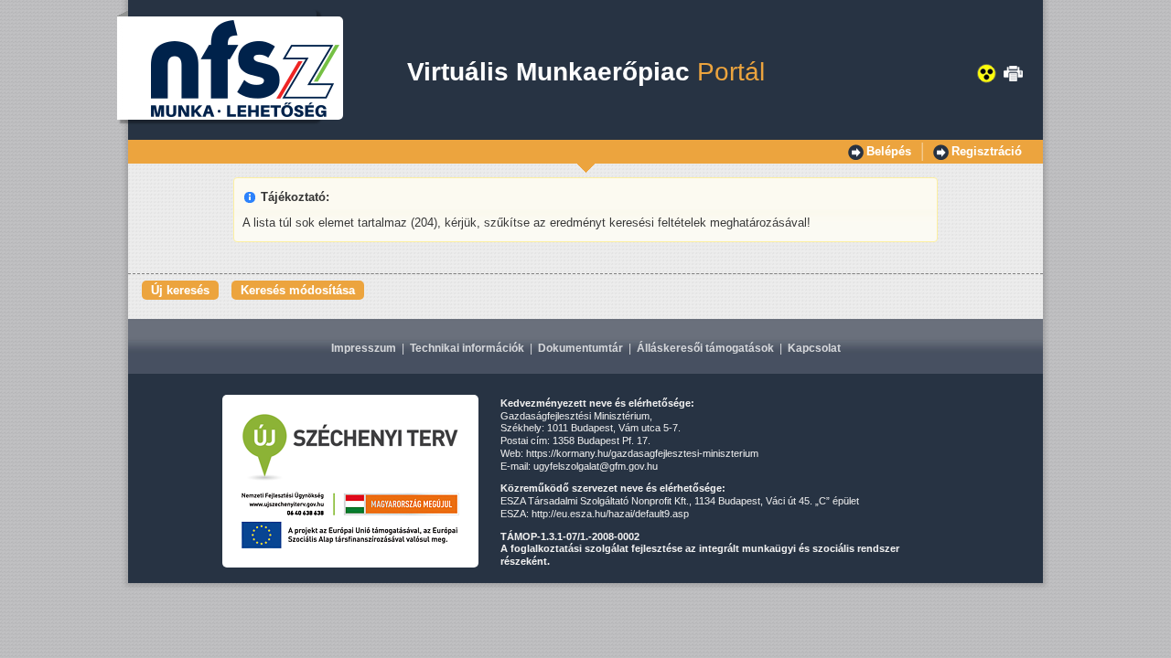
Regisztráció (986, 151)
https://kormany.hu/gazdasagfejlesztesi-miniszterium (642, 453)
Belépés (888, 151)
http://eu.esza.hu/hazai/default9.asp (610, 513)
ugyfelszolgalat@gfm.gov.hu (595, 466)
